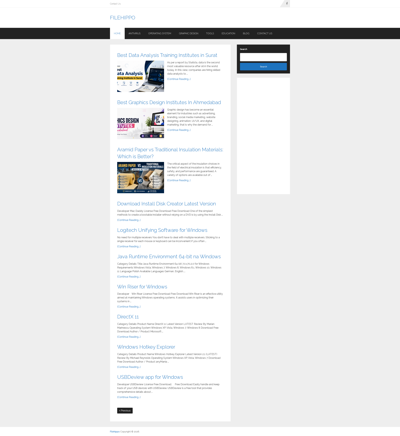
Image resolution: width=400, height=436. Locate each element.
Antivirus (134, 33)
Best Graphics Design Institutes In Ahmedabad (169, 102)
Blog (246, 33)
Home (117, 33)
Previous (125, 410)
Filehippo (122, 17)
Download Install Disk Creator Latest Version (166, 204)
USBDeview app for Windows (150, 377)
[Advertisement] (233, 18)
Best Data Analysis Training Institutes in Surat (167, 55)
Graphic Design (188, 33)
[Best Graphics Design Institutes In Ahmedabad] (140, 123)
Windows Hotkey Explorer (146, 347)
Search (243, 49)
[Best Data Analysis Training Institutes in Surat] (140, 76)
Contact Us (115, 4)
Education (228, 33)
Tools (210, 33)
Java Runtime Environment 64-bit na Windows (169, 256)
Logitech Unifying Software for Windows (162, 230)
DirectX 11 (128, 317)
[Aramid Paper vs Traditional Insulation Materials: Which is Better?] (140, 177)
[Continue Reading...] (178, 79)
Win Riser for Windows (142, 287)
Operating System (159, 33)
